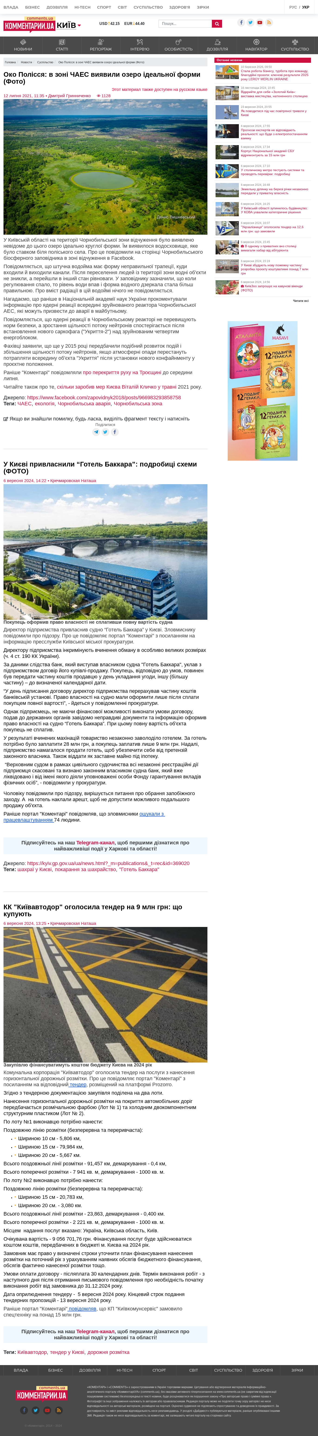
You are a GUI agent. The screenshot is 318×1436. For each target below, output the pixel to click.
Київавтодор (32, 1352)
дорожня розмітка (108, 1352)
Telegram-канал (95, 843)
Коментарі (36, 1425)
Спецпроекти (269, 6)
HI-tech (82, 7)
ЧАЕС (24, 403)
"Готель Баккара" (139, 869)
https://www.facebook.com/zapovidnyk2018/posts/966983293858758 (104, 397)
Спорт (104, 7)
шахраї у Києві (34, 869)
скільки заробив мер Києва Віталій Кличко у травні (116, 387)
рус (293, 7)
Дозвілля (57, 7)
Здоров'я (179, 7)
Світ (122, 7)
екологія (44, 403)
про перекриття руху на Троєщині (122, 372)
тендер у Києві (67, 1352)
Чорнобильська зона (138, 403)
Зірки (203, 7)
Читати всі (301, 301)
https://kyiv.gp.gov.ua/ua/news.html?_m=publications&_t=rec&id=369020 (108, 863)
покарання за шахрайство (85, 869)
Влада (10, 7)
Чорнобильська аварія (84, 403)
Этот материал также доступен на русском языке (159, 89)
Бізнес (32, 7)
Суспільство (148, 7)
